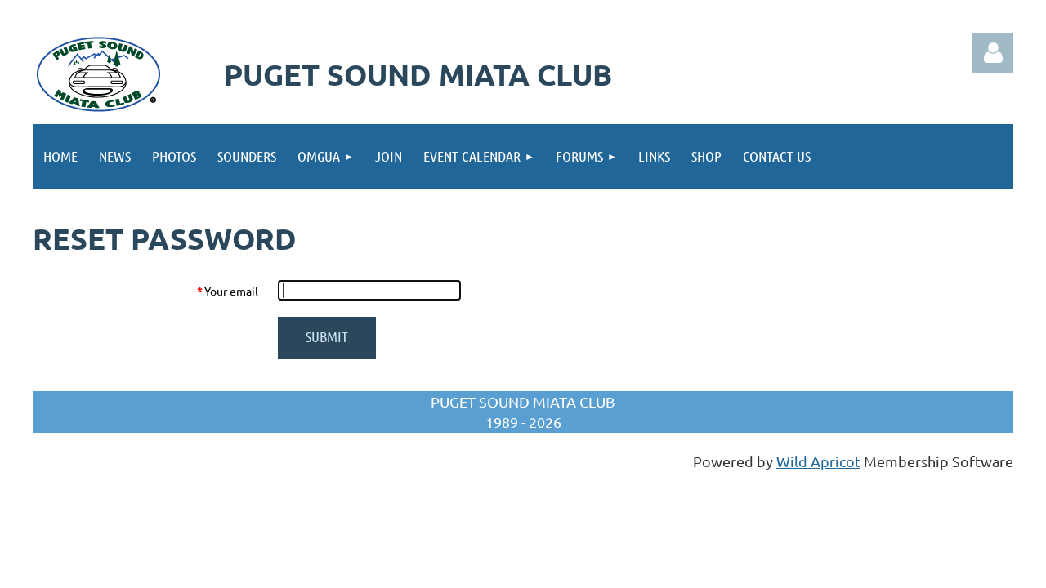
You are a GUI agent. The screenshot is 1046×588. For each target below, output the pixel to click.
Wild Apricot (818, 461)
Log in (992, 53)
